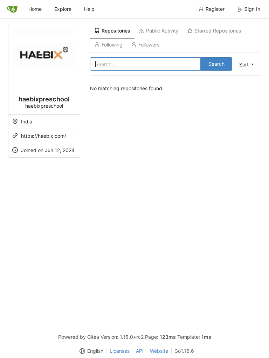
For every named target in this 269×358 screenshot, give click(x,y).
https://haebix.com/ (43, 136)
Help (89, 9)
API (140, 351)
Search (216, 64)
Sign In (252, 9)
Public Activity (162, 31)
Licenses (120, 351)
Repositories (116, 31)
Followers (148, 45)
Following (112, 45)
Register (215, 9)
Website (159, 351)
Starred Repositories (217, 31)
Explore (62, 9)
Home (35, 9)
